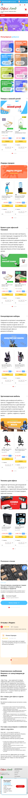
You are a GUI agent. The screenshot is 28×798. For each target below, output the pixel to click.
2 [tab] (20, 130)
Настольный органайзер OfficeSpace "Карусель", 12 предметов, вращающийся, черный (7, 365)
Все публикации (26, 561)
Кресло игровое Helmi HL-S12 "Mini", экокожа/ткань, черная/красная (7, 450)
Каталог (3, 15)
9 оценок (16, 627)
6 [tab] (16, 607)
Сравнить (5, 144)
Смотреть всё (26, 99)
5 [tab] (8, 525)
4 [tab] (22, 130)
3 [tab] (8, 130)
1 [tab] (6, 130)
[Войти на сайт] (25, 4)
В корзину (7, 141)
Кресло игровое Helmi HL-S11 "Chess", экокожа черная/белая (20, 450)
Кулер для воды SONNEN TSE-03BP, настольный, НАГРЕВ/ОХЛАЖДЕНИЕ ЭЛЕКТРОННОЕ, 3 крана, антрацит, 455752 (20, 197)
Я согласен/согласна (20, 786)
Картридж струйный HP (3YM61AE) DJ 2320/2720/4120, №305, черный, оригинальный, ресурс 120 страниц (19, 528)
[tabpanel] (7, 123)
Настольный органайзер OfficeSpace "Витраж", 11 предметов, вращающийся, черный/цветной (20, 365)
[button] (2, 4)
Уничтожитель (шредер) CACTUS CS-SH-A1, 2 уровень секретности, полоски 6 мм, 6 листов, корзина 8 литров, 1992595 (7, 528)
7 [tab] (17, 607)
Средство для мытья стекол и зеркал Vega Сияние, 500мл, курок (7, 197)
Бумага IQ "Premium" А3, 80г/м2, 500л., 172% (7, 132)
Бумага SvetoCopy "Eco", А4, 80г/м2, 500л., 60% (20, 285)
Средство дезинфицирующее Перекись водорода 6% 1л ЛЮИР (20, 132)
